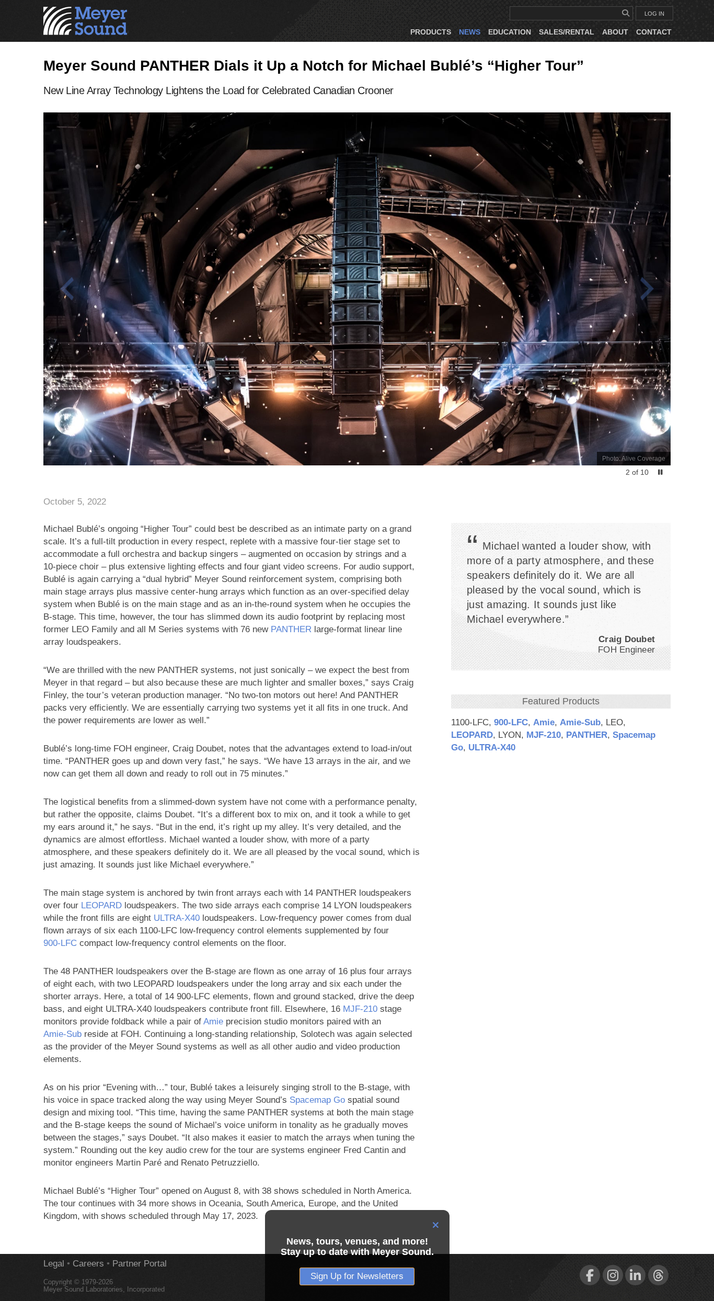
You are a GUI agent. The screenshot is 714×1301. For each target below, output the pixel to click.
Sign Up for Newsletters (357, 1276)
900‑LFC (511, 722)
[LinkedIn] (635, 1275)
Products (430, 32)
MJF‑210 (543, 735)
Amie (544, 722)
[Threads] (658, 1275)
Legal (53, 1264)
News (469, 32)
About (615, 32)
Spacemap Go (317, 1100)
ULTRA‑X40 (491, 747)
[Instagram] (613, 1275)
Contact (654, 32)
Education (509, 32)
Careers (88, 1264)
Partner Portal (139, 1264)
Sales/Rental (566, 32)
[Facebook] (590, 1275)
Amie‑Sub (580, 722)
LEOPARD (472, 735)
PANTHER (586, 735)
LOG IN (654, 13)
